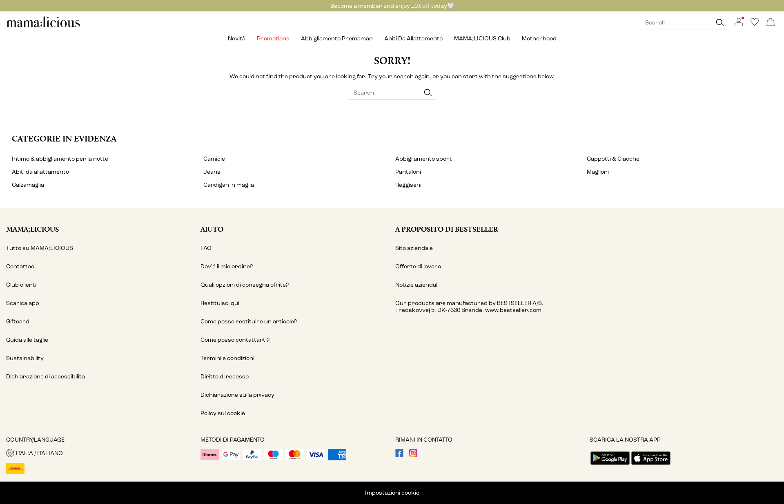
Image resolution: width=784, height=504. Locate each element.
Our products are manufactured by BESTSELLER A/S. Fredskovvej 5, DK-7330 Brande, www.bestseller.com (469, 307)
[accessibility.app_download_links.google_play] (610, 465)
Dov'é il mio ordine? (226, 266)
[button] (100, 453)
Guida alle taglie (27, 339)
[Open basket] (770, 22)
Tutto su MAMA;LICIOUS (39, 248)
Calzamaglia (28, 184)
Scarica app (22, 303)
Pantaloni (408, 171)
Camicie (214, 158)
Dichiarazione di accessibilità (45, 376)
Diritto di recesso (224, 376)
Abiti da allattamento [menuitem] (413, 38)
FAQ (206, 248)
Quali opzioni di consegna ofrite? (244, 284)
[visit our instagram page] (413, 455)
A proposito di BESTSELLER (446, 229)
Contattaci (21, 266)
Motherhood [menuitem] (539, 38)
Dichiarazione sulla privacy (237, 394)
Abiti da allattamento (40, 171)
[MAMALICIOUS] (43, 26)
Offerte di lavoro (418, 266)
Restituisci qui (219, 303)
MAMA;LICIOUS (32, 229)
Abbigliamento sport (423, 158)
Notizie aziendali (417, 284)
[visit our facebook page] (399, 455)
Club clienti (21, 284)
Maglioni (598, 171)
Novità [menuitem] (236, 38)
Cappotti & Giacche (613, 158)
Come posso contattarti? (235, 339)
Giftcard (17, 321)
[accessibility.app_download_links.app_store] (650, 465)
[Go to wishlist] (755, 24)
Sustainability (25, 358)
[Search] (720, 22)
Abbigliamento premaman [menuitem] (337, 38)
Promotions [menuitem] (273, 38)
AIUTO (211, 229)
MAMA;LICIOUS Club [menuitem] (482, 38)
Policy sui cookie (222, 413)
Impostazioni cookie (392, 492)
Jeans (211, 171)
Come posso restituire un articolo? (248, 321)
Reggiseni (408, 184)
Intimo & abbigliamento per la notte (60, 158)
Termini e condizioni (227, 358)
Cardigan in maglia (228, 184)
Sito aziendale (414, 248)
